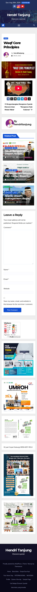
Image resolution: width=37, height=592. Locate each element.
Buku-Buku (15, 571)
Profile (8, 579)
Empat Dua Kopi (25, 571)
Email (6, 279)
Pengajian (9, 147)
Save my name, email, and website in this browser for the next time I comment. (18, 302)
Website (7, 289)
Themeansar (18, 566)
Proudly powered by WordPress (12, 564)
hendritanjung (19, 53)
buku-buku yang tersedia (18, 587)
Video (6, 38)
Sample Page (27, 579)
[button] (34, 25)
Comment (8, 227)
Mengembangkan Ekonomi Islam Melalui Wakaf (11, 107)
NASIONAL (30, 575)
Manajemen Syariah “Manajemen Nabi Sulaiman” (25, 107)
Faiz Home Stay (8, 575)
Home (9, 571)
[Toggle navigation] (19, 25)
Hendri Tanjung (18, 15)
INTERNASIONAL (20, 575)
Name (6, 270)
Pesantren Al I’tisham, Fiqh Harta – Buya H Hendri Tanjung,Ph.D (18, 176)
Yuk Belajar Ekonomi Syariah (18, 583)
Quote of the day (16, 579)
